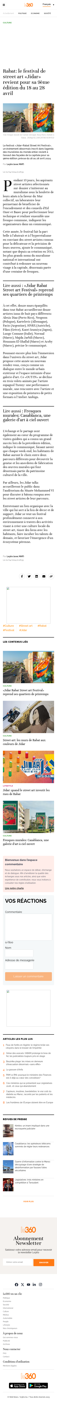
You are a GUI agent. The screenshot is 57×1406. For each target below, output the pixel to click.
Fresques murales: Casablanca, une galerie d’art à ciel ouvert (27, 415)
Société (47, 13)
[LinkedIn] (34, 1284)
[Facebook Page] (16, 1284)
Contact (6, 1357)
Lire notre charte (14, 888)
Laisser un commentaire (28, 976)
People (5, 1322)
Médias (6, 1315)
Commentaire (13, 911)
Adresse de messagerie (19, 960)
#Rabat (42, 625)
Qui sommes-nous (10, 1337)
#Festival (8, 630)
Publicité (6, 1341)
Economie (35, 13)
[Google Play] (38, 1385)
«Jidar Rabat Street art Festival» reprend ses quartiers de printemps (28, 290)
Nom (8, 947)
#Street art (25, 625)
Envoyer (43, 1262)
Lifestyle (6, 1325)
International (8, 1308)
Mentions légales (10, 1366)
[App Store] (17, 1385)
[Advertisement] (28, 44)
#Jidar (23, 630)
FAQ (4, 1353)
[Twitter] (22, 1284)
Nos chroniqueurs (10, 1328)
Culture (7, 23)
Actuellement (8, 13)
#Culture (8, 625)
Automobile (7, 1318)
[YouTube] (28, 1284)
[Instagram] (40, 1284)
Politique (22, 13)
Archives (6, 1344)
